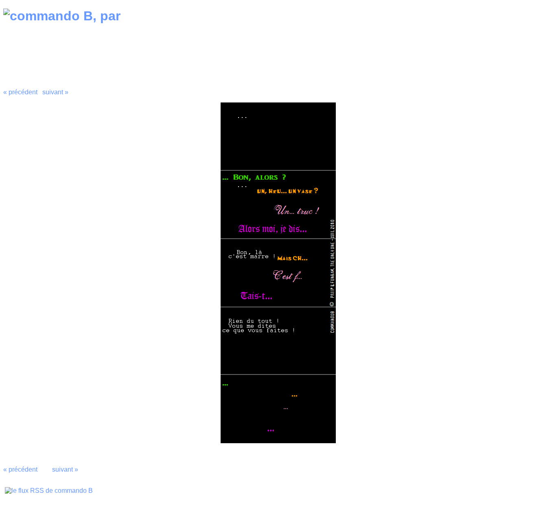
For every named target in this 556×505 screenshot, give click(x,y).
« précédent (20, 92)
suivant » (55, 92)
